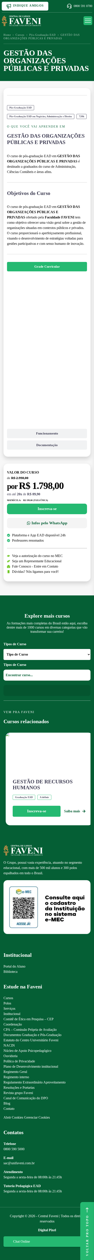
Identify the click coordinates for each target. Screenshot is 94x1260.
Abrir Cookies (13, 1117)
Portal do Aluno (14, 966)
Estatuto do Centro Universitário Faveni (30, 1040)
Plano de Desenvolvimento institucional (30, 1066)
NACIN (9, 1045)
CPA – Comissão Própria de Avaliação (30, 1029)
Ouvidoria (10, 1056)
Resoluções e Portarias (19, 1087)
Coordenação (12, 1024)
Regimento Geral (15, 1072)
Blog (6, 1103)
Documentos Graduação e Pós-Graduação (32, 1035)
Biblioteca (10, 971)
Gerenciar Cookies (37, 1117)
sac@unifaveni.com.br (19, 1163)
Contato (8, 1108)
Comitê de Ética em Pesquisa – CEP (28, 1019)
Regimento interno (16, 1077)
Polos (7, 1003)
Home (7, 34)
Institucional (11, 1014)
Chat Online (21, 1241)
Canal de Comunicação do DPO (25, 1098)
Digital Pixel (47, 1230)
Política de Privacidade (19, 1061)
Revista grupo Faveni (18, 1093)
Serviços (9, 1008)
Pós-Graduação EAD (42, 34)
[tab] (47, 266)
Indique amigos (28, 5)
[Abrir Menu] (88, 20)
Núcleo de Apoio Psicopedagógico (27, 1051)
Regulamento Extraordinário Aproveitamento (34, 1082)
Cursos (20, 34)
